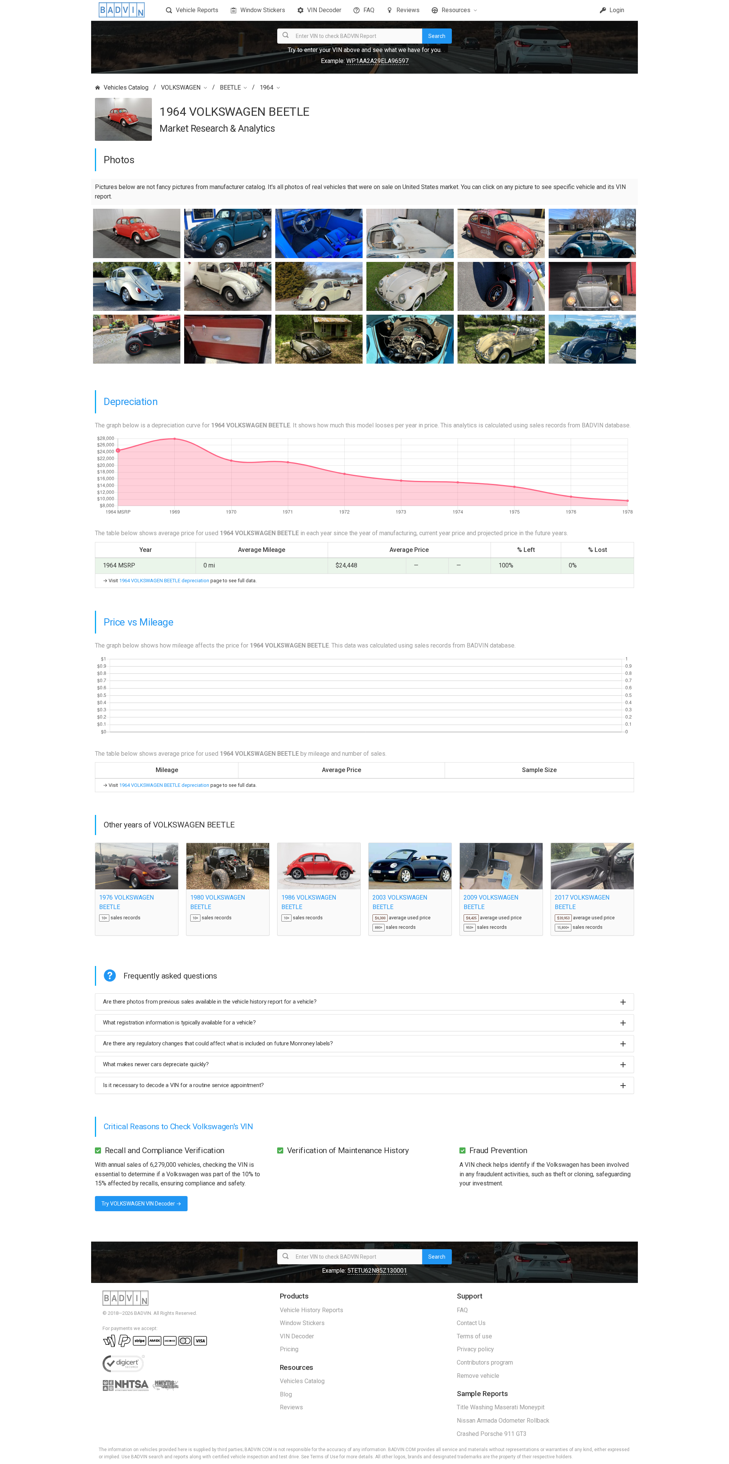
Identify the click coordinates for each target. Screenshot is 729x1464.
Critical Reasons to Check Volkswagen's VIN (178, 1126)
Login (616, 10)
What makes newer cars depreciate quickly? (156, 1064)
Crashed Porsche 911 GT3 (492, 1433)
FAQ (368, 10)
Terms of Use (324, 1456)
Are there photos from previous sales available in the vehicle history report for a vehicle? (210, 1001)
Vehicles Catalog (126, 87)
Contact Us (471, 1323)
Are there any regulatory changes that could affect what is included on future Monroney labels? (218, 1043)
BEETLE (230, 87)
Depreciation (131, 401)
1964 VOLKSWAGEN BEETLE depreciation (164, 580)
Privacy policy (475, 1349)
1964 (266, 87)
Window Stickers (262, 10)
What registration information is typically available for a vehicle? (179, 1022)
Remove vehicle (478, 1375)
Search (436, 36)
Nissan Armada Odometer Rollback (503, 1420)
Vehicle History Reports (311, 1310)
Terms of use (474, 1336)
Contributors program (485, 1362)
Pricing (289, 1349)
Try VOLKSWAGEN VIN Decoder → (141, 1204)
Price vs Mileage (139, 622)
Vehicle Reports (197, 10)
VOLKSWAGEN (180, 87)
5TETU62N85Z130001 (377, 1270)
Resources (456, 10)
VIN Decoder (324, 10)
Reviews (408, 10)
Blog (286, 1394)
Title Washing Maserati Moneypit (500, 1407)
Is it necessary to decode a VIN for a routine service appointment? (183, 1085)
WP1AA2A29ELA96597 (377, 61)
